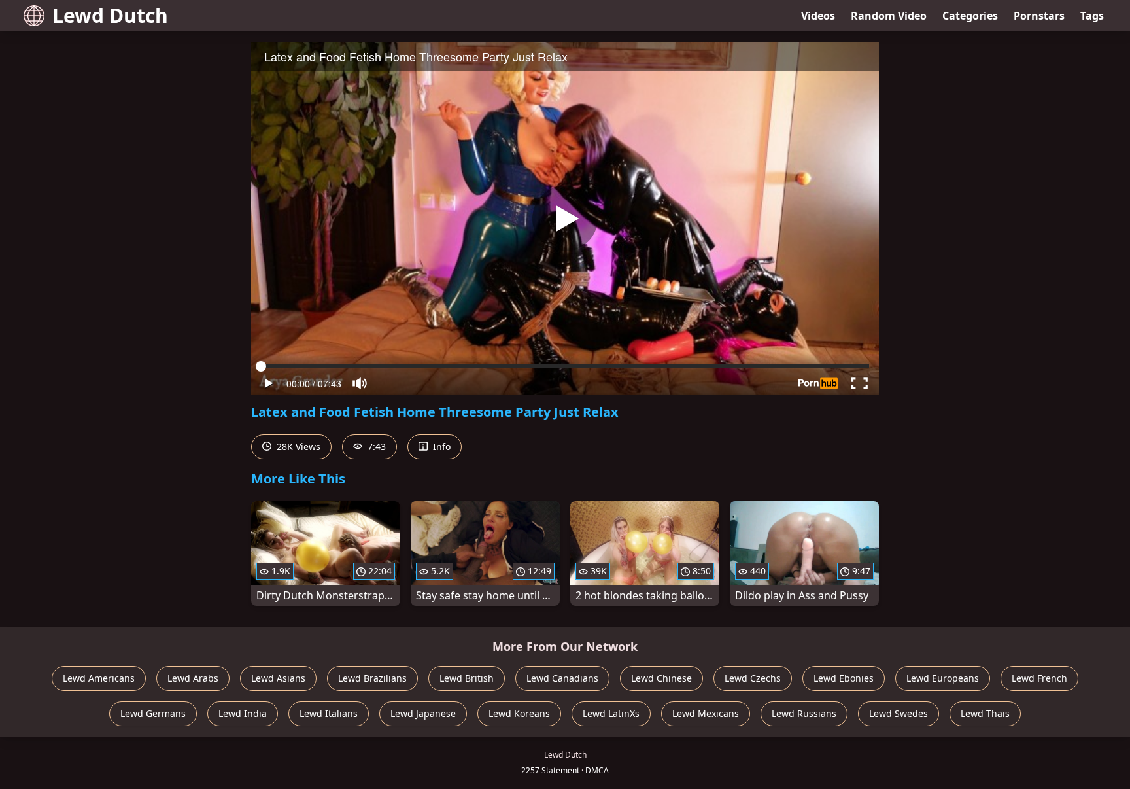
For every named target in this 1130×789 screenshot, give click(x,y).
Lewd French (1039, 678)
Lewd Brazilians (372, 678)
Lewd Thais (985, 713)
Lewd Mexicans (705, 713)
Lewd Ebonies (843, 678)
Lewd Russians (804, 713)
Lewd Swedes (898, 713)
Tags (1092, 16)
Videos (818, 16)
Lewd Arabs (192, 678)
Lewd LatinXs (611, 713)
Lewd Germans (153, 713)
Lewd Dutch (110, 15)
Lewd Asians (278, 678)
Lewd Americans (99, 678)
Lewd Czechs (753, 678)
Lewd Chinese (661, 678)
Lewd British (466, 678)
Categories (970, 16)
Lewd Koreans (519, 713)
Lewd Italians (329, 713)
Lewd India (242, 713)
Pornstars (1039, 16)
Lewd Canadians (562, 678)
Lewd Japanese (423, 713)
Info (440, 446)
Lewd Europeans (942, 678)
